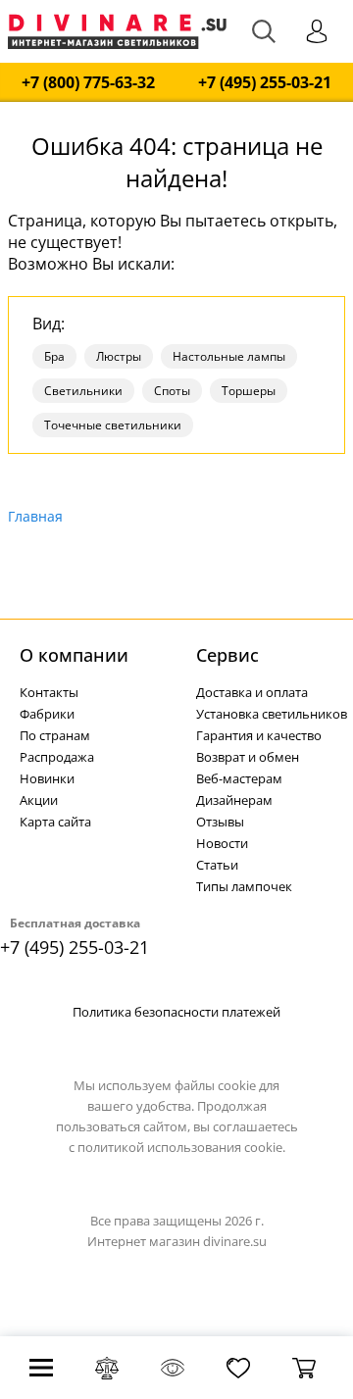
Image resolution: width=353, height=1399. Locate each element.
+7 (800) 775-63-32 (88, 83)
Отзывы (220, 821)
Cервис (227, 655)
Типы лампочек (244, 886)
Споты (172, 390)
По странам (55, 735)
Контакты (49, 692)
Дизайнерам (234, 800)
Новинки (47, 778)
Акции (39, 800)
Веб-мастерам (239, 778)
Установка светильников (271, 714)
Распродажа (57, 757)
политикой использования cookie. (181, 1147)
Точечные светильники (112, 425)
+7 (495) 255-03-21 (264, 83)
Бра (54, 356)
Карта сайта (55, 821)
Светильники (83, 390)
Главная (35, 516)
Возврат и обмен (247, 757)
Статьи (217, 865)
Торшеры (249, 390)
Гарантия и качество (259, 735)
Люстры (118, 356)
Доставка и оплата (252, 692)
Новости (222, 843)
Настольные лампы (229, 356)
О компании (74, 655)
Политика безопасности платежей (176, 1012)
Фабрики (47, 714)
